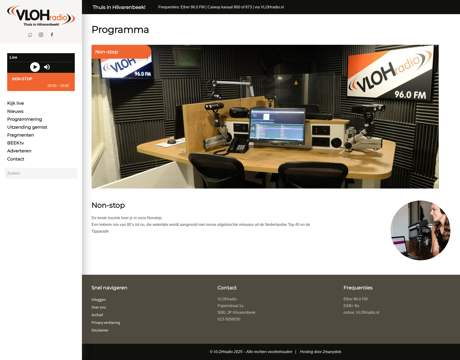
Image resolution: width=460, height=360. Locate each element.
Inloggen (99, 299)
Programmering (24, 119)
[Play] (35, 67)
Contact (15, 159)
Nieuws (15, 111)
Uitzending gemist (27, 127)
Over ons (99, 307)
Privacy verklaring (106, 322)
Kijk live (15, 103)
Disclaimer (100, 330)
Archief (97, 315)
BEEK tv (15, 143)
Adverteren (19, 151)
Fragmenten (20, 135)
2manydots (332, 352)
